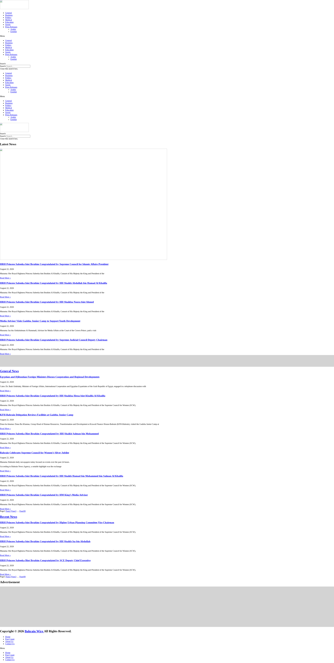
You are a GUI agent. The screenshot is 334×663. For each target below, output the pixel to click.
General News (9, 371)
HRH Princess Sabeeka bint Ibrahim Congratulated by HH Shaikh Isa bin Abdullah (45, 541)
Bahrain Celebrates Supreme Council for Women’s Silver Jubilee (34, 452)
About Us (9, 641)
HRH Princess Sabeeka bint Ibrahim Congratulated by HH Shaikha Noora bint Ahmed (47, 302)
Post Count (9, 639)
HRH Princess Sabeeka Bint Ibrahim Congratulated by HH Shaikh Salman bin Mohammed (49, 433)
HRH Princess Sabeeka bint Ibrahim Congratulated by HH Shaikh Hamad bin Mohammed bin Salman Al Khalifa (61, 476)
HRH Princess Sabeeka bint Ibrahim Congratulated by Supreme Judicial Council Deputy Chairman (53, 339)
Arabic (13, 29)
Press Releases (11, 27)
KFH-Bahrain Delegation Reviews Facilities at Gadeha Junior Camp (36, 414)
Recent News (8, 516)
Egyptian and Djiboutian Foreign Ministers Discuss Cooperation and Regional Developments (49, 376)
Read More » (5, 278)
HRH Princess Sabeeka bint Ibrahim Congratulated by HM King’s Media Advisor (44, 495)
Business (9, 15)
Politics (8, 17)
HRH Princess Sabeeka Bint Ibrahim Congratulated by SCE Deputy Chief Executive (45, 560)
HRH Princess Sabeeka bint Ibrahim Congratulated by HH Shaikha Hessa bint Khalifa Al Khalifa (52, 395)
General (8, 13)
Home (7, 637)
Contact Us (9, 644)
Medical (8, 20)
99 (22, 511)
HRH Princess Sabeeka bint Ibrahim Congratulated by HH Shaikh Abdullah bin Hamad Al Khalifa (53, 283)
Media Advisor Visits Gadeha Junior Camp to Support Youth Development (40, 321)
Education (9, 22)
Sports (7, 24)
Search (3, 66)
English (13, 31)
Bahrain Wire (34, 631)
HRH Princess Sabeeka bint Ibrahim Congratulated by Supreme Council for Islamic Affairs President (54, 264)
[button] (167, 36)
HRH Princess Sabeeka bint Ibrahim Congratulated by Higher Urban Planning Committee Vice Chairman (57, 522)
